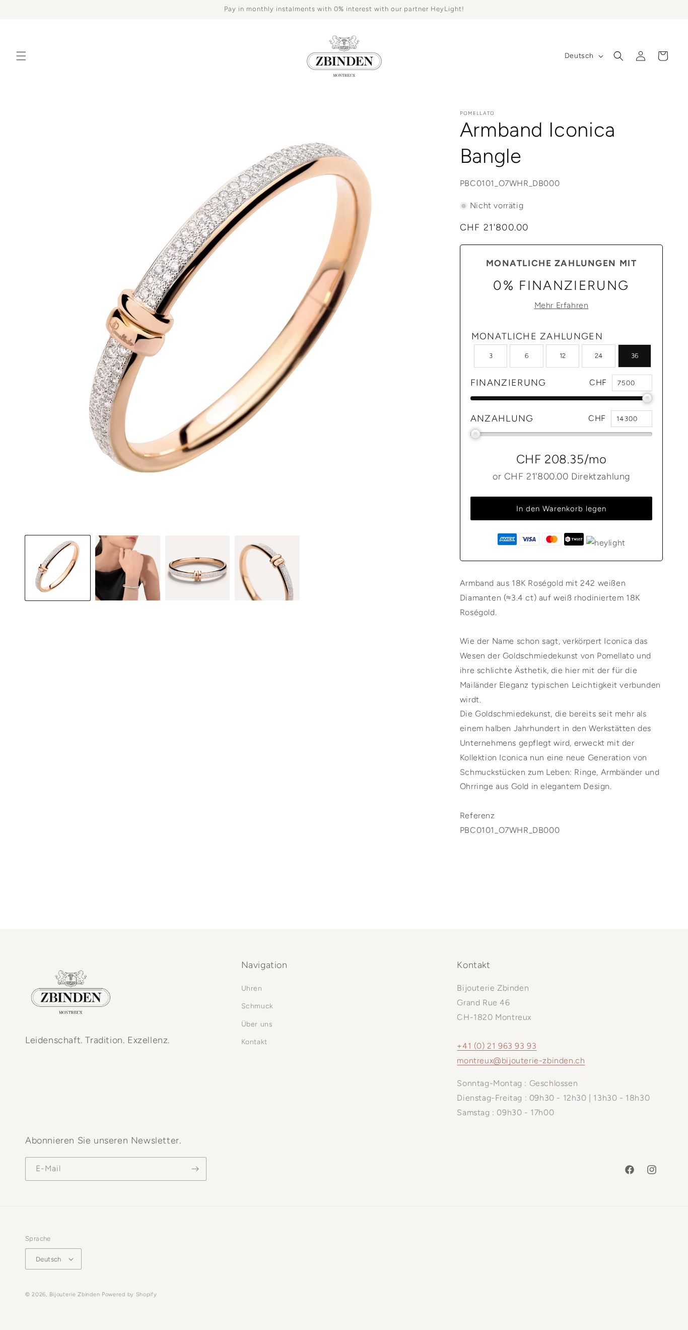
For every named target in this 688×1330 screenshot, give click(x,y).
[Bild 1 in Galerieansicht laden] (57, 567)
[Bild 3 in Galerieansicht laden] (197, 567)
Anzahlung (502, 418)
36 (634, 355)
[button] (21, 56)
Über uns (257, 1024)
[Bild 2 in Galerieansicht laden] (127, 567)
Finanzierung (508, 382)
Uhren (251, 988)
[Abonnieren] (195, 1169)
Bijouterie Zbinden (74, 1294)
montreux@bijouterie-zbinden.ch (521, 1060)
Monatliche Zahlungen (537, 336)
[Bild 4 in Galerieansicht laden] (267, 567)
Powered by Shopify (129, 1294)
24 (598, 355)
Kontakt (254, 1042)
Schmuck (257, 1006)
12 (563, 355)
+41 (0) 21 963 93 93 (496, 1046)
